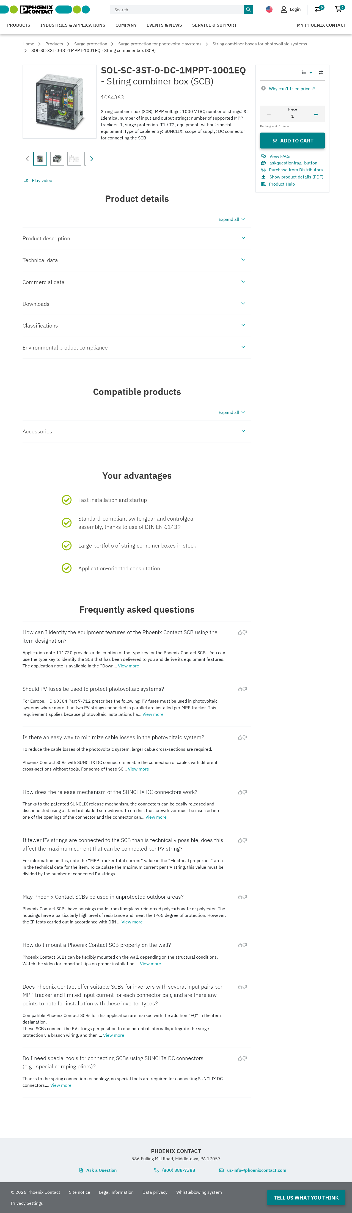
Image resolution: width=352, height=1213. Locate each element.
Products (19, 25)
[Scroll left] (27, 159)
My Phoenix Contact (321, 25)
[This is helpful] (237, 632)
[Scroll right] (92, 159)
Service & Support (214, 25)
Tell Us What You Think (306, 1197)
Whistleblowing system (199, 1192)
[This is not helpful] (246, 632)
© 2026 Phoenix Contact (35, 1192)
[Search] (248, 10)
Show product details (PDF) (296, 177)
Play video (42, 180)
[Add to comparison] (321, 72)
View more (128, 666)
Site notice (79, 1192)
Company (126, 25)
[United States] (269, 9)
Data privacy (154, 1192)
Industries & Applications (73, 25)
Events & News (164, 25)
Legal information (116, 1192)
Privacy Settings (27, 1203)
